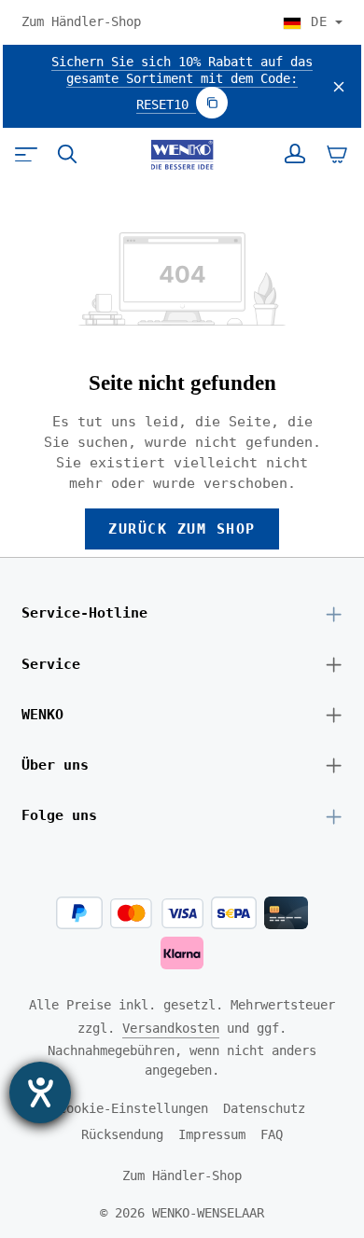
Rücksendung (122, 1134)
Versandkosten (170, 1028)
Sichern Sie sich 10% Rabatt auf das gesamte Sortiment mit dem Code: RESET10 (182, 83)
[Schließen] (339, 87)
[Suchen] (67, 154)
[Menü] (26, 154)
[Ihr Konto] (295, 154)
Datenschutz (264, 1108)
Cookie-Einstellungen (133, 1108)
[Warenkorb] (337, 154)
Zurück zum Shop (181, 528)
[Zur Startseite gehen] (181, 155)
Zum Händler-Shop (81, 21)
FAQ (271, 1134)
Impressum (211, 1134)
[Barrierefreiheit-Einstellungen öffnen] (40, 1092)
